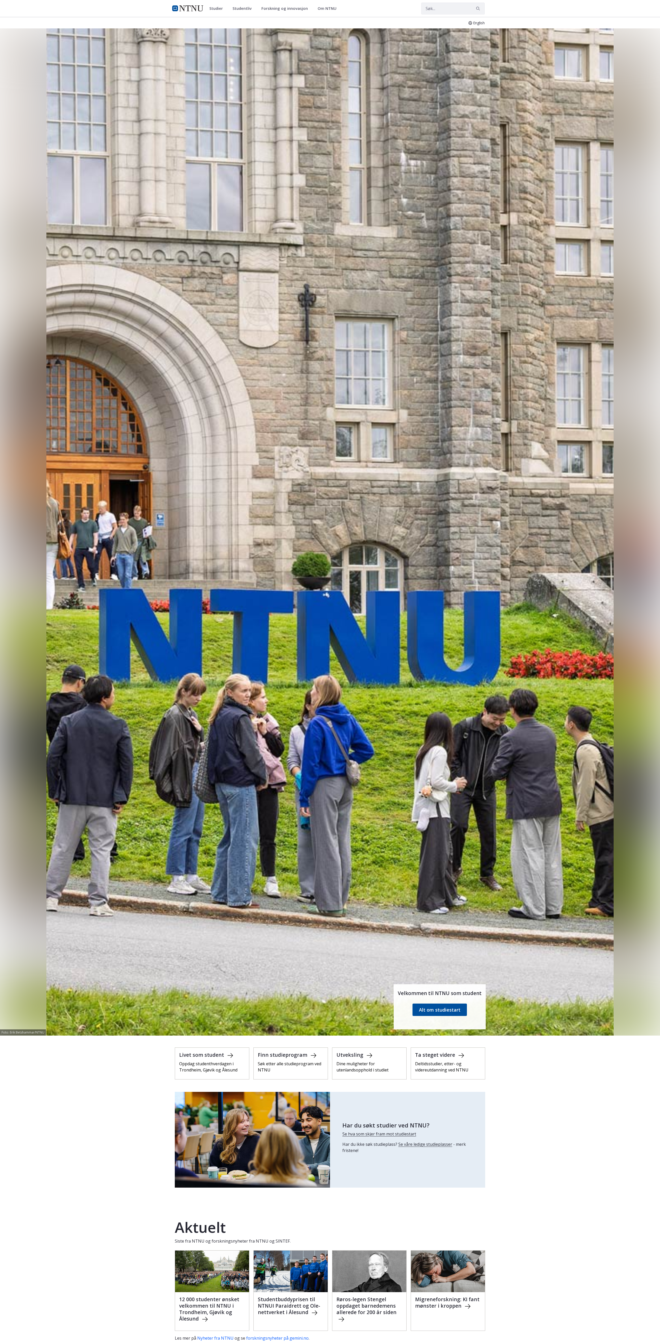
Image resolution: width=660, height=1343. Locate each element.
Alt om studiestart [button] (439, 1010)
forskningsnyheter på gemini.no (277, 1338)
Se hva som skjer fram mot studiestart (379, 1134)
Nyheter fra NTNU (215, 1338)
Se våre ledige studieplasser (425, 1144)
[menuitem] (217, 8)
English (479, 22)
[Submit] (478, 8)
